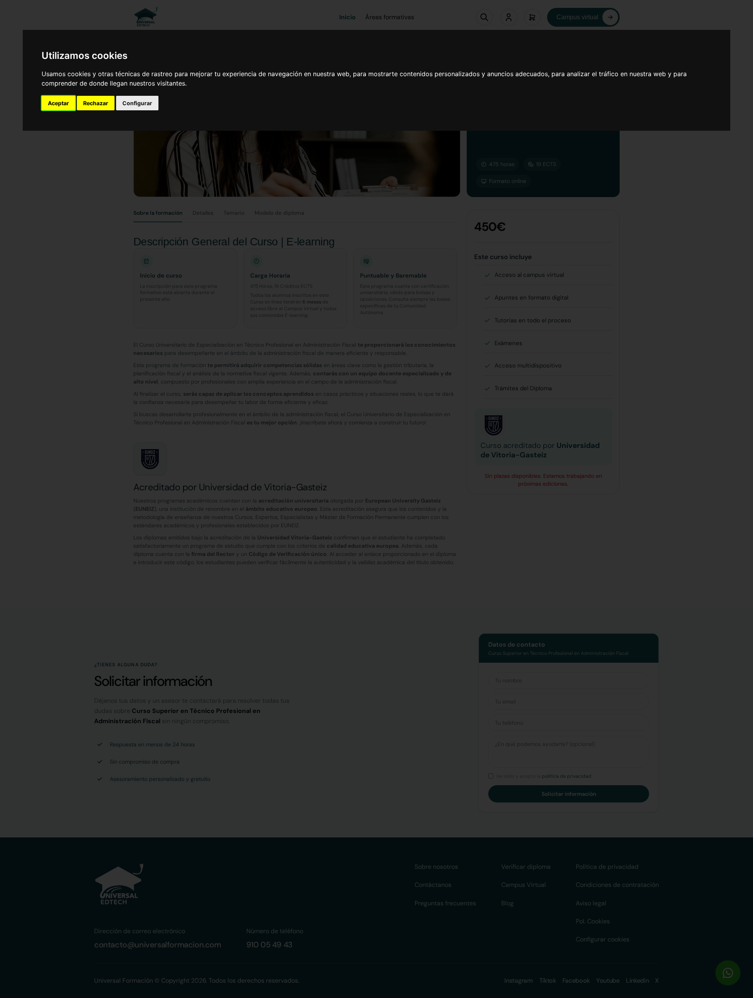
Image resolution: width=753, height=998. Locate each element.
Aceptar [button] (58, 103)
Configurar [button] (137, 103)
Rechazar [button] (95, 103)
